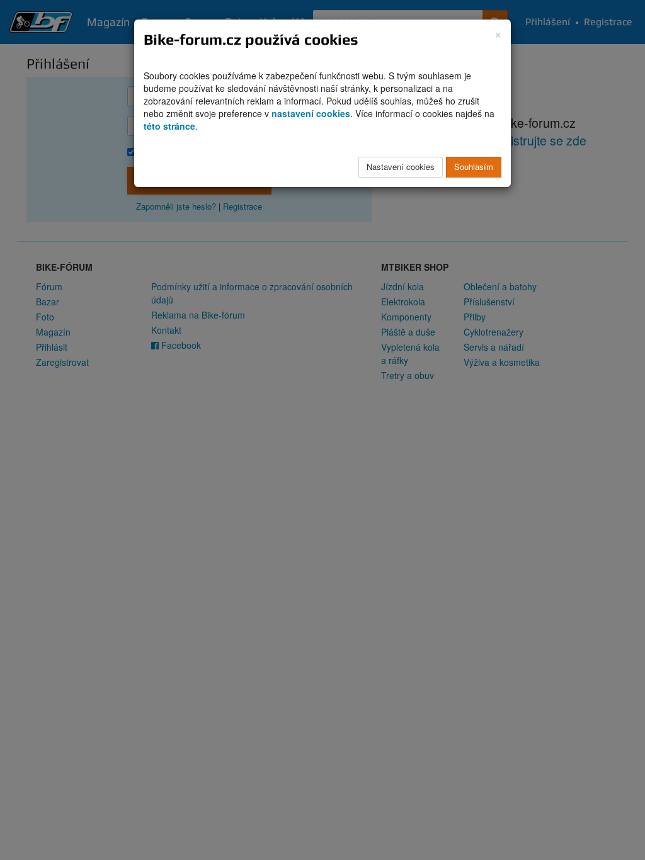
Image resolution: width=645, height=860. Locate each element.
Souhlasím (473, 167)
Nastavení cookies (401, 167)
